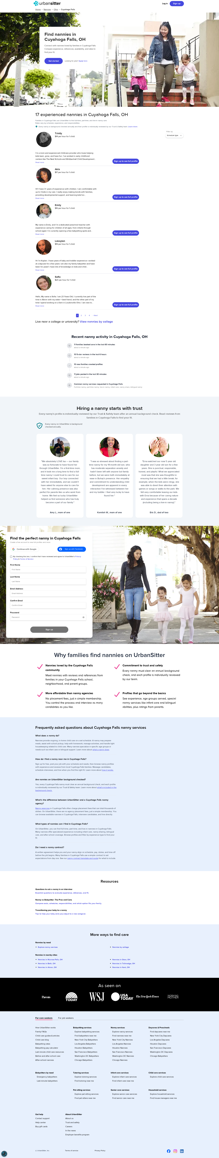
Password (14, 612)
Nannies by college (120, 947)
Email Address (16, 588)
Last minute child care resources (49, 1052)
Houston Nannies (119, 1048)
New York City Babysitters (86, 1040)
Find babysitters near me (85, 1035)
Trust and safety (72, 1122)
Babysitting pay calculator (46, 1048)
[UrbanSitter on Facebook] (167, 1151)
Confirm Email (16, 600)
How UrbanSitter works (45, 1027)
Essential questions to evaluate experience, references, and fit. (62, 893)
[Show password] (83, 617)
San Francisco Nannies (122, 1052)
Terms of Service (26, 559)
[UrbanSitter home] (48, 3)
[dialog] (4, 1154)
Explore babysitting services (87, 1031)
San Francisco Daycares (160, 1048)
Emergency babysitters (47, 1077)
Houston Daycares (158, 1044)
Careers (68, 1126)
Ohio (56, 9)
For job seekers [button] (66, 1018)
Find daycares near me (160, 1031)
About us (69, 1118)
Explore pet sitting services (86, 1094)
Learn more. (133, 127)
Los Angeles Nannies (121, 1044)
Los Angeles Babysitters (85, 1044)
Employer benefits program (77, 1134)
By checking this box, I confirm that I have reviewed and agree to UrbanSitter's (47, 557)
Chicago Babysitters (83, 1060)
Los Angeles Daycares (160, 1040)
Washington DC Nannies (123, 1056)
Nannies (47, 9)
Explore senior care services (124, 1094)
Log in (165, 3)
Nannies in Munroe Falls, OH (50, 959)
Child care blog (42, 1040)
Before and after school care (47, 1056)
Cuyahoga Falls (68, 9)
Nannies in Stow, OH (121, 959)
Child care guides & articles (47, 1035)
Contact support (42, 1118)
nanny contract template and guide (82, 858)
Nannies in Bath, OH (47, 963)
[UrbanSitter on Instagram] (173, 1151)
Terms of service (71, 1151)
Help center (40, 1122)
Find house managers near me (163, 1098)
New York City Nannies (122, 1040)
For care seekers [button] (43, 1018)
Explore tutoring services (86, 1077)
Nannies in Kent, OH (121, 967)
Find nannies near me (121, 1035)
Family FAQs (41, 1031)
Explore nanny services (48, 947)
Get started (54, 61)
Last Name (15, 577)
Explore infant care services (124, 1077)
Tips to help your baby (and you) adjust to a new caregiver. (60, 914)
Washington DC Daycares (161, 1052)
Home (38, 9)
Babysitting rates (42, 1044)
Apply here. (83, 61)
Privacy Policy (100, 1151)
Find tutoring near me (84, 1081)
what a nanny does (101, 749)
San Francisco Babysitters (86, 1052)
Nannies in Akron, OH (47, 967)
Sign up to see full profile (126, 161)
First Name (15, 565)
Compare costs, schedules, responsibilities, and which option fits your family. (68, 903)
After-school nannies (44, 1060)
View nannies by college (96, 322)
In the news (70, 1130)
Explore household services (162, 1094)
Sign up (176, 3)
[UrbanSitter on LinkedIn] (180, 1151)
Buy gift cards (41, 1126)
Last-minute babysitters (47, 1081)
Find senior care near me (123, 1098)
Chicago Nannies (119, 1060)
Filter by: (169, 131)
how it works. (108, 770)
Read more (39, 162)
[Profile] (43, 141)
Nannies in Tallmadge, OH (123, 963)
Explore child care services (162, 1077)
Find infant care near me (123, 1081)
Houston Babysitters (83, 1048)
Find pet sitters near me (85, 1098)
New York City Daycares (160, 1035)
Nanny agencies (42, 808)
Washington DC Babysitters (87, 1056)
